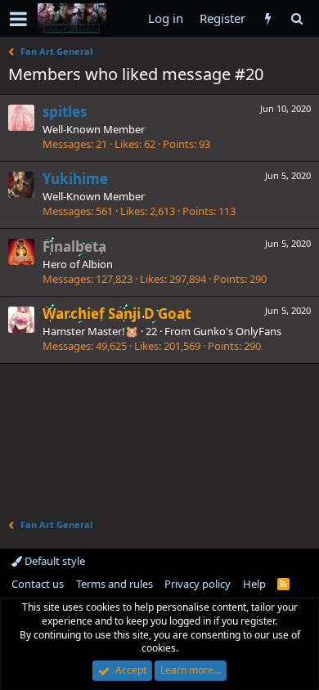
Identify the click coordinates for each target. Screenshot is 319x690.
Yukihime (75, 178)
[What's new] (268, 18)
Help (254, 583)
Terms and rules (114, 583)
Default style (53, 560)
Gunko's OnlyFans (237, 331)
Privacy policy (197, 583)
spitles (65, 111)
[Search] (296, 18)
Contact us (37, 583)
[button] (18, 18)
